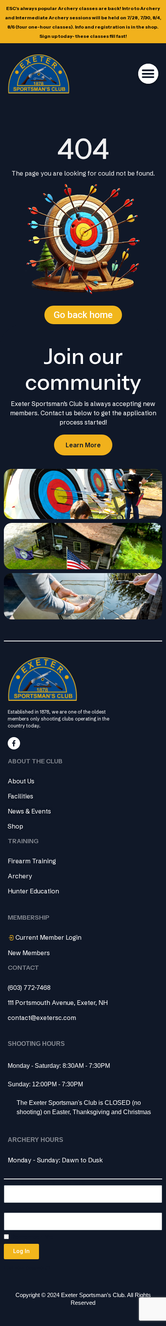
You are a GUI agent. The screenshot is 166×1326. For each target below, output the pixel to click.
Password (18, 1210)
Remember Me (31, 1237)
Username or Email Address (44, 1182)
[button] (148, 74)
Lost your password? (27, 1267)
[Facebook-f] (14, 743)
